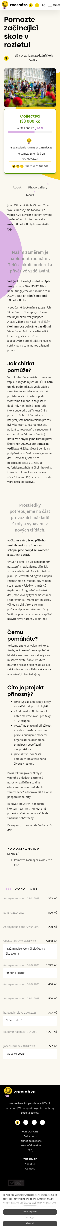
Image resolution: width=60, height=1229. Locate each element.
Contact (30, 1169)
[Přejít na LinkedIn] (42, 1122)
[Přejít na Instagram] (25, 1122)
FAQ (30, 1150)
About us (30, 1164)
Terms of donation (30, 1146)
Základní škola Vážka (41, 58)
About (17, 187)
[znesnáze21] (15, 5)
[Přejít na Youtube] (34, 1122)
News (30, 195)
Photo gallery (37, 187)
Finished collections (30, 1141)
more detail (30, 1203)
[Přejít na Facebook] (17, 1122)
